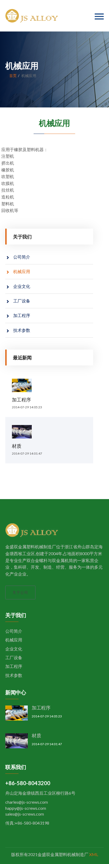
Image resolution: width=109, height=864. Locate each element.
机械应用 (21, 271)
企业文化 (21, 286)
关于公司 (20, 592)
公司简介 (21, 256)
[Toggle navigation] (99, 16)
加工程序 (21, 315)
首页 (13, 75)
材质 (16, 446)
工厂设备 (21, 300)
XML (93, 854)
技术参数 (21, 330)
